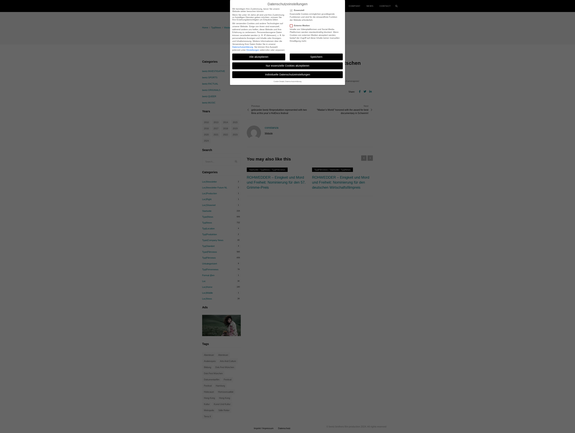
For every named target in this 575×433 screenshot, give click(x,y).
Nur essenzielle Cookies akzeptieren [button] (287, 65)
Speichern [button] (316, 56)
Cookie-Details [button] (279, 81)
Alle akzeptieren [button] (258, 56)
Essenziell (299, 10)
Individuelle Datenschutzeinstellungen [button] (287, 74)
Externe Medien (302, 25)
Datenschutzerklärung (242, 47)
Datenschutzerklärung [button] (293, 81)
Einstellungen (252, 50)
